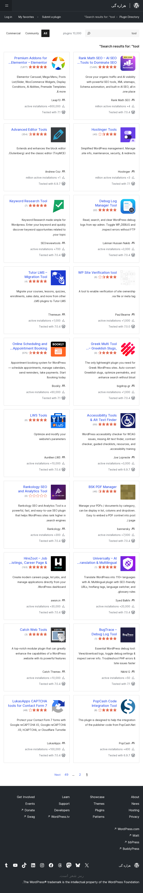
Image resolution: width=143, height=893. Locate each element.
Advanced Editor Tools (29, 129)
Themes (98, 803)
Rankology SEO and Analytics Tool (32, 489)
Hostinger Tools (104, 129)
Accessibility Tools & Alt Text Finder (102, 417)
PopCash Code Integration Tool (104, 703)
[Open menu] (6, 5)
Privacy (134, 817)
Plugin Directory (129, 16)
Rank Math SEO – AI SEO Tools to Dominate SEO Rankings (98, 60)
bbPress (131, 842)
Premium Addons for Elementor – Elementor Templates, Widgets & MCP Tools (29, 60)
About (135, 797)
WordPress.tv (58, 817)
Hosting (134, 810)
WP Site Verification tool (97, 272)
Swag (29, 817)
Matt (134, 835)
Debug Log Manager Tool (106, 203)
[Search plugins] (89, 33)
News (135, 803)
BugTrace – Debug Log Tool (104, 632)
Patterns (98, 817)
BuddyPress (129, 849)
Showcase (97, 797)
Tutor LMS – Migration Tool (36, 275)
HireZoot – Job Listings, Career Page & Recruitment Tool (28, 560)
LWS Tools (38, 415)
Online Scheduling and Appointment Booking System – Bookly (29, 346)
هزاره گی (125, 865)
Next (58, 774)
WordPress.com (126, 829)
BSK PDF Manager (103, 487)
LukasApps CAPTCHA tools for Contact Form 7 (27, 703)
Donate (28, 810)
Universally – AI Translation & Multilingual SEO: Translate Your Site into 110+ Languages (97, 560)
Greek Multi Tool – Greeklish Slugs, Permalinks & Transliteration (103, 346)
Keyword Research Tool (28, 201)
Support (64, 803)
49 (66, 774)
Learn (66, 797)
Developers (62, 810)
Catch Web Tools (33, 630)
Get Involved (26, 797)
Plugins (99, 810)
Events (30, 803)
